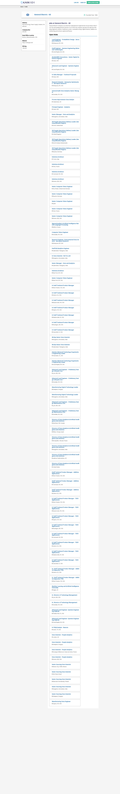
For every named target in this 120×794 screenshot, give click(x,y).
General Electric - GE (42, 14)
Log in (76, 2)
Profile (26, 6)
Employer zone (93, 2)
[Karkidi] (27, 2)
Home (21, 6)
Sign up (83, 2)
